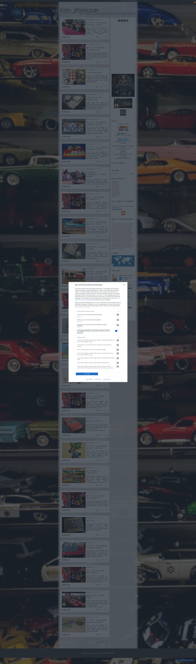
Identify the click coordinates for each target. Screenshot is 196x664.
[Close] (124, 285)
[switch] (117, 315)
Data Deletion (89, 379)
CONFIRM (87, 373)
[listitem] (98, 311)
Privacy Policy (106, 379)
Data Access (98, 379)
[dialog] (98, 332)
